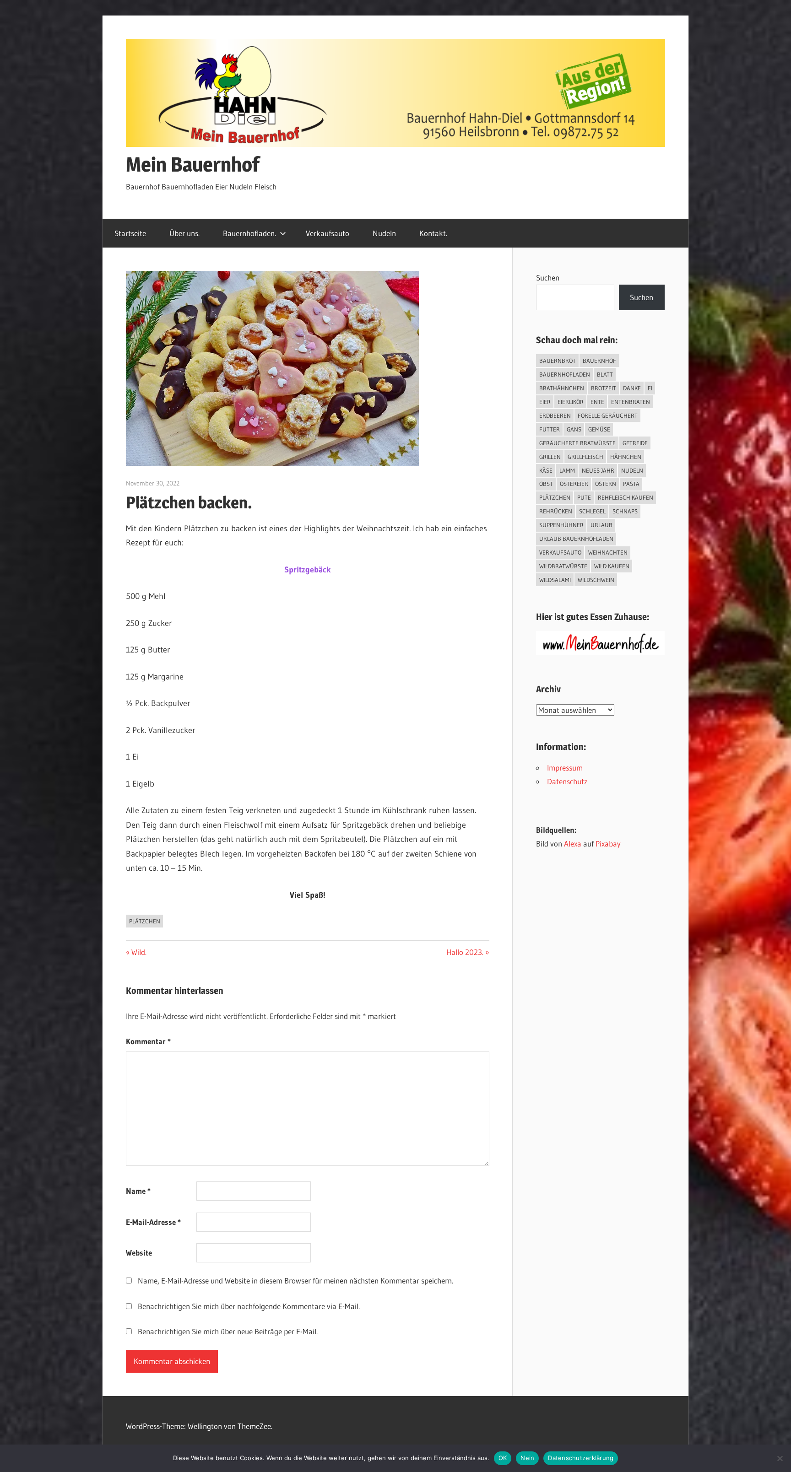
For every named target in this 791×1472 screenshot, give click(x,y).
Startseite (130, 233)
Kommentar (148, 1041)
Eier (545, 401)
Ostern (605, 483)
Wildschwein (596, 579)
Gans (574, 429)
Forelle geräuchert (608, 415)
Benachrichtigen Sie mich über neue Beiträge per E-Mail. (228, 1331)
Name (138, 1191)
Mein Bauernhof (193, 164)
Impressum (565, 767)
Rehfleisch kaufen (625, 497)
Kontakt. (433, 233)
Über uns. (184, 233)
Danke (632, 388)
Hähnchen (625, 456)
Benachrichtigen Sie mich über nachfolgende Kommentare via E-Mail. (249, 1306)
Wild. (138, 952)
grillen (550, 456)
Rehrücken (555, 511)
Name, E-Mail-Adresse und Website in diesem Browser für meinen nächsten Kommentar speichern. (295, 1280)
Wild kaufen (611, 566)
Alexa (572, 843)
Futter (549, 429)
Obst (546, 483)
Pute (584, 497)
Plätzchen (144, 921)
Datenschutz (567, 781)
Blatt (605, 374)
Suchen (547, 277)
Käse (546, 470)
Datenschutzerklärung (580, 1457)
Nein (527, 1457)
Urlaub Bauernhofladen (576, 538)
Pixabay (608, 843)
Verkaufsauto (327, 233)
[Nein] (779, 1458)
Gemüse (599, 429)
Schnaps (625, 511)
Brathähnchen (561, 388)
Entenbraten (630, 401)
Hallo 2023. (464, 952)
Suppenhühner (561, 524)
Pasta (631, 483)
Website (139, 1252)
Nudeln (384, 233)
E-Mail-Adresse (153, 1222)
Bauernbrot (557, 360)
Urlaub (601, 524)
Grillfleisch (585, 456)
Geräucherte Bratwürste (577, 443)
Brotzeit (603, 388)
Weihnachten (608, 552)
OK (502, 1457)
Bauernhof (599, 360)
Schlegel (592, 511)
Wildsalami (555, 579)
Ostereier (574, 483)
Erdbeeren (555, 415)
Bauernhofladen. (249, 233)
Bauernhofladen (564, 374)
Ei (650, 388)
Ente (597, 401)
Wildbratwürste (563, 566)
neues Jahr (598, 470)
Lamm (567, 470)
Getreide (635, 443)
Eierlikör (571, 401)
